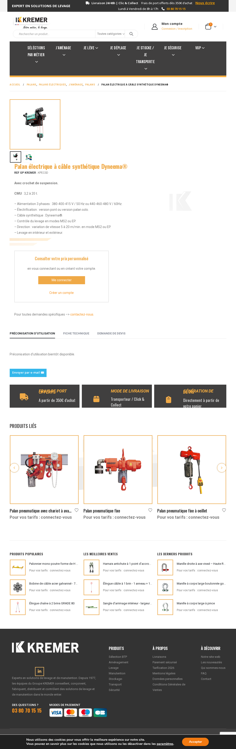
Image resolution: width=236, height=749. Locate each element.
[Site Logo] (29, 22)
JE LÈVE (88, 48)
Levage (113, 668)
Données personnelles (168, 679)
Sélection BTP (118, 656)
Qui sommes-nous (213, 668)
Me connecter (62, 280)
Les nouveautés (211, 662)
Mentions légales (164, 673)
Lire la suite (71, 443)
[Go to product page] (44, 469)
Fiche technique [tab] (76, 333)
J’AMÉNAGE (63, 48)
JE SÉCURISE (173, 48)
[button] (11, 124)
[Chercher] (131, 34)
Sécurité (114, 690)
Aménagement (118, 662)
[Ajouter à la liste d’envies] (76, 510)
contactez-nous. (82, 314)
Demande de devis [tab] (111, 333)
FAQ (203, 673)
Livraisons (159, 656)
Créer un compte (61, 293)
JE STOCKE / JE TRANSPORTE (145, 55)
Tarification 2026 (163, 668)
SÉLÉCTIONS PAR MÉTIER (36, 51)
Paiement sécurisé (165, 662)
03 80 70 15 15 (176, 9)
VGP (198, 48)
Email (28, 373)
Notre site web (210, 656)
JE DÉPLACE (118, 48)
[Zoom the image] (45, 644)
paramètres (165, 744)
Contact (206, 679)
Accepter (195, 742)
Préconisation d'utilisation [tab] (32, 333)
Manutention (117, 673)
